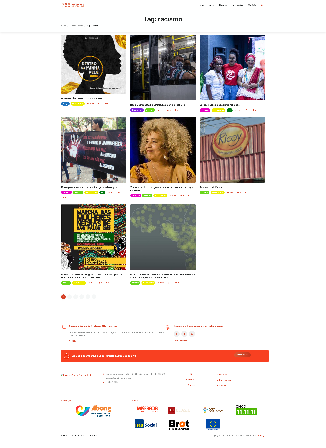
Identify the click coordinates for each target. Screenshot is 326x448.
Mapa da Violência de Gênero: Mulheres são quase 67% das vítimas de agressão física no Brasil (163, 276)
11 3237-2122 (112, 382)
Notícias (223, 374)
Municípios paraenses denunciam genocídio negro (89, 187)
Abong (261, 435)
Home (63, 26)
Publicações (225, 380)
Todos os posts (76, 26)
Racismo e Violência (211, 187)
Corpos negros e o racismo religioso (220, 104)
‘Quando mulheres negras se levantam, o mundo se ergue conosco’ (162, 189)
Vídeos (222, 386)
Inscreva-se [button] (242, 355)
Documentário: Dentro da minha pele (81, 98)
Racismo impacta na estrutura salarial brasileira (157, 104)
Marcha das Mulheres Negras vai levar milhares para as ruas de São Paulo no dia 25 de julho (92, 276)
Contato (192, 385)
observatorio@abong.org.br (119, 378)
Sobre (191, 379)
